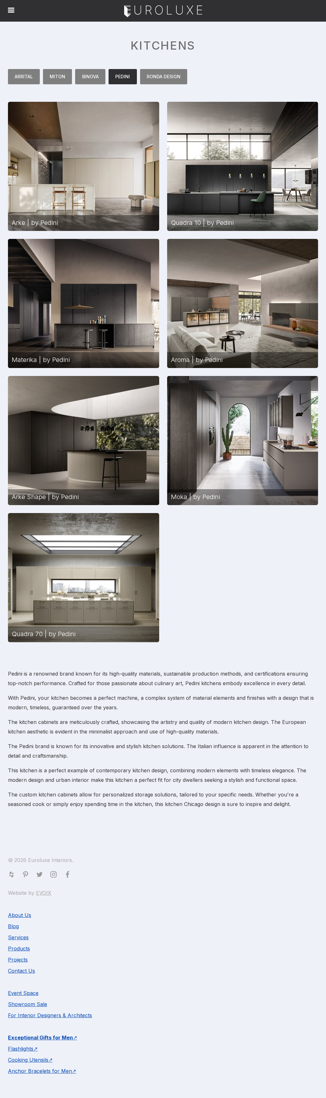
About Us (19, 915)
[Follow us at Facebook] (68, 875)
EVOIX (43, 893)
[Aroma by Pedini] (242, 303)
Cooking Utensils (28, 1060)
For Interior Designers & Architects (50, 1015)
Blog (13, 926)
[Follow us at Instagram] (54, 875)
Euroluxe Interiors (163, 11)
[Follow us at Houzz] (12, 875)
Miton (57, 76)
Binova (90, 76)
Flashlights (20, 1049)
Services (18, 937)
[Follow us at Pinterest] (26, 875)
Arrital (24, 76)
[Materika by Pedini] (83, 303)
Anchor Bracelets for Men (40, 1071)
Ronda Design (164, 76)
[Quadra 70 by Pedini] (83, 577)
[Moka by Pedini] (242, 440)
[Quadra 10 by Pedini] (242, 166)
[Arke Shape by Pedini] (83, 440)
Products (19, 948)
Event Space (23, 993)
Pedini (122, 76)
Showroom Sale (27, 1004)
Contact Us (21, 971)
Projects (18, 959)
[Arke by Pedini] (83, 166)
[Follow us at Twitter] (40, 875)
